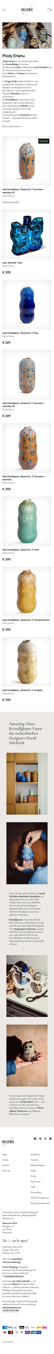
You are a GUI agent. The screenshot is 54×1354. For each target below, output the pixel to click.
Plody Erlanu (8, 195)
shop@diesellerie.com (14, 1276)
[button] (49, 10)
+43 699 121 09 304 (10, 1310)
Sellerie (10, 1342)
